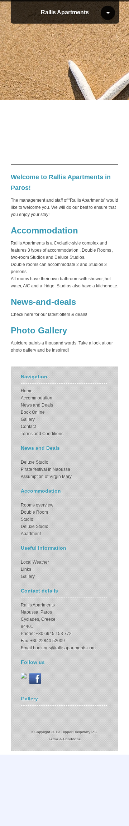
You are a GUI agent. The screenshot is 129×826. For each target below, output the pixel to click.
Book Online (33, 412)
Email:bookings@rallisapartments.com (58, 647)
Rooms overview (37, 505)
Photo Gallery (39, 330)
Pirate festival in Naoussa (45, 469)
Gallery (28, 419)
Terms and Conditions (42, 433)
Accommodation (44, 230)
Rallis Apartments (65, 12)
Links (26, 569)
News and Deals (37, 405)
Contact (28, 426)
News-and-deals (43, 302)
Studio (27, 519)
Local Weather (35, 562)
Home (27, 390)
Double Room (34, 512)
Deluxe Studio (34, 462)
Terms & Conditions (65, 739)
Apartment (31, 533)
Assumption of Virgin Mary (46, 476)
